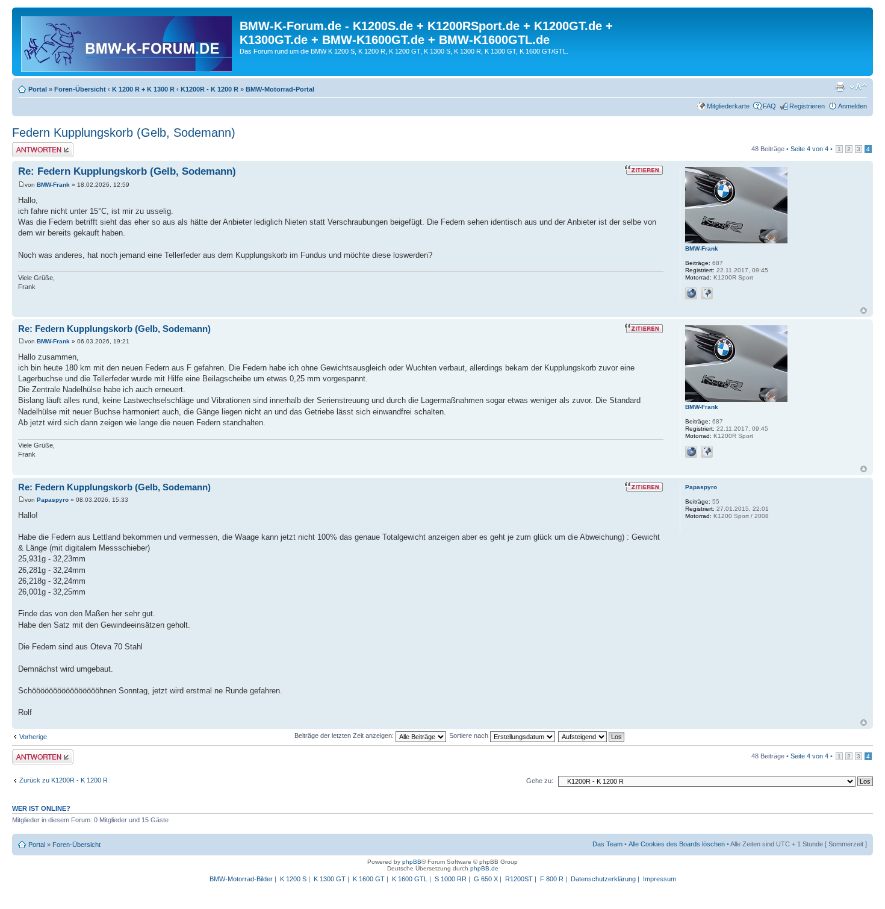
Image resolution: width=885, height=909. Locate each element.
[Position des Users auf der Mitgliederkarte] (707, 293)
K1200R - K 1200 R (209, 89)
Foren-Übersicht (80, 89)
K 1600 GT (369, 878)
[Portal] (127, 41)
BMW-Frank (53, 184)
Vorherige (33, 736)
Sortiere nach (469, 735)
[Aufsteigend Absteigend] (592, 735)
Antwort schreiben (38, 145)
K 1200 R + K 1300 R (143, 89)
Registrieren (807, 106)
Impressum (659, 878)
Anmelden (852, 106)
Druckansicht (839, 86)
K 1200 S (293, 878)
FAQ (769, 106)
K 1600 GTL (409, 878)
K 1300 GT (330, 878)
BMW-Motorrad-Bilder (241, 878)
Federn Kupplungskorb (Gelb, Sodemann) (123, 132)
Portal (37, 89)
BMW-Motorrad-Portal (280, 89)
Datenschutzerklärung (603, 878)
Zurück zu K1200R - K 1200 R (63, 780)
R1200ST (519, 878)
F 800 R (552, 878)
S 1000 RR (451, 878)
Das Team (607, 844)
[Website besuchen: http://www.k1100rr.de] (691, 293)
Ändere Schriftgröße (858, 86)
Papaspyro (53, 499)
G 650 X (486, 878)
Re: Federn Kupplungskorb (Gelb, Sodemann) (127, 171)
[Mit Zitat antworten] (643, 170)
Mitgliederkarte (728, 106)
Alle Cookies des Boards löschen (677, 844)
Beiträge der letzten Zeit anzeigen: (345, 735)
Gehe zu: (539, 780)
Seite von (809, 148)
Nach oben (863, 310)
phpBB (411, 861)
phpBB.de (484, 868)
